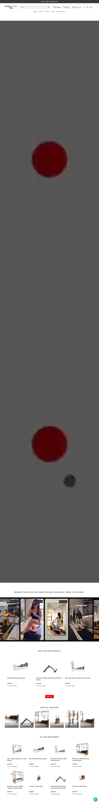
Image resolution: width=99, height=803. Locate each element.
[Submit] (48, 7)
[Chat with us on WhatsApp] (95, 799)
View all (49, 696)
